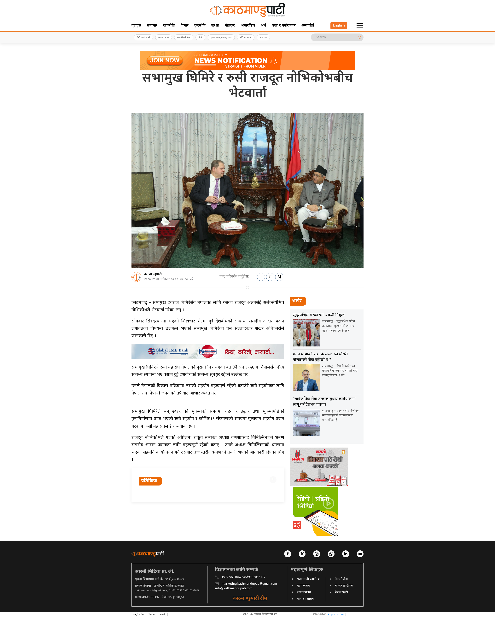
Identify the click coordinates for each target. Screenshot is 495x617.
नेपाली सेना (341, 579)
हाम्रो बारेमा (138, 614)
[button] (360, 25)
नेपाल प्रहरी (341, 592)
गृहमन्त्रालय (303, 586)
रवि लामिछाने (245, 37)
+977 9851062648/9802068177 (243, 577)
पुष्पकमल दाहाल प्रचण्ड (221, 37)
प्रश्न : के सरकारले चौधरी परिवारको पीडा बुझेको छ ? (320, 357)
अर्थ (263, 25)
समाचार (152, 25)
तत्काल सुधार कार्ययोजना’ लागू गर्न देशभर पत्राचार (324, 402)
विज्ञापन (151, 614)
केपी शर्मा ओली (143, 37)
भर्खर (297, 301)
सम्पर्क (163, 614)
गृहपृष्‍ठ (136, 25)
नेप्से (200, 37)
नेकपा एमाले (163, 37)
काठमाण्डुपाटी (153, 274)
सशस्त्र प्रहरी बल (344, 586)
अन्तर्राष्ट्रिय (248, 25)
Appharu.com (336, 614)
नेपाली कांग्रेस (183, 37)
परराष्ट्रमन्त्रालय (305, 599)
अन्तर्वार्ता (307, 25)
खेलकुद (230, 25)
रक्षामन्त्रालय (304, 592)
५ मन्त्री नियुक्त (319, 315)
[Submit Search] (360, 37)
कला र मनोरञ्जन (284, 25)
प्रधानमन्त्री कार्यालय (308, 579)
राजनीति (169, 25)
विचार (185, 25)
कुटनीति (200, 25)
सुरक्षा (215, 25)
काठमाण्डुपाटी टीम (250, 598)
